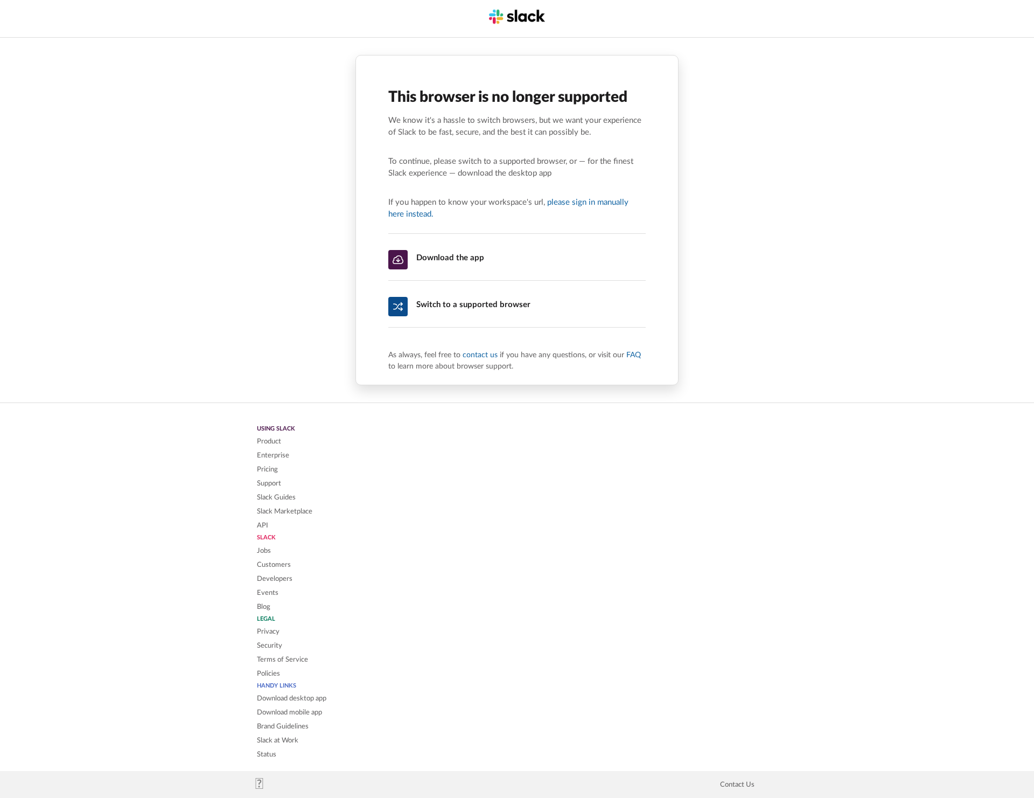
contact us (480, 355)
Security (269, 645)
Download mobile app (289, 712)
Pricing (267, 469)
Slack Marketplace (284, 511)
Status (266, 754)
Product (269, 441)
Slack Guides (276, 497)
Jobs (264, 550)
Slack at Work (277, 740)
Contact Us (737, 784)
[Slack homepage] (263, 786)
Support (269, 483)
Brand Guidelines (283, 726)
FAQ (633, 355)
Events (267, 592)
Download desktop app (291, 698)
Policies (268, 673)
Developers (274, 578)
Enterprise (273, 455)
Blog (263, 606)
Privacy (268, 631)
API (262, 525)
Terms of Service (282, 659)
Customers (274, 564)
